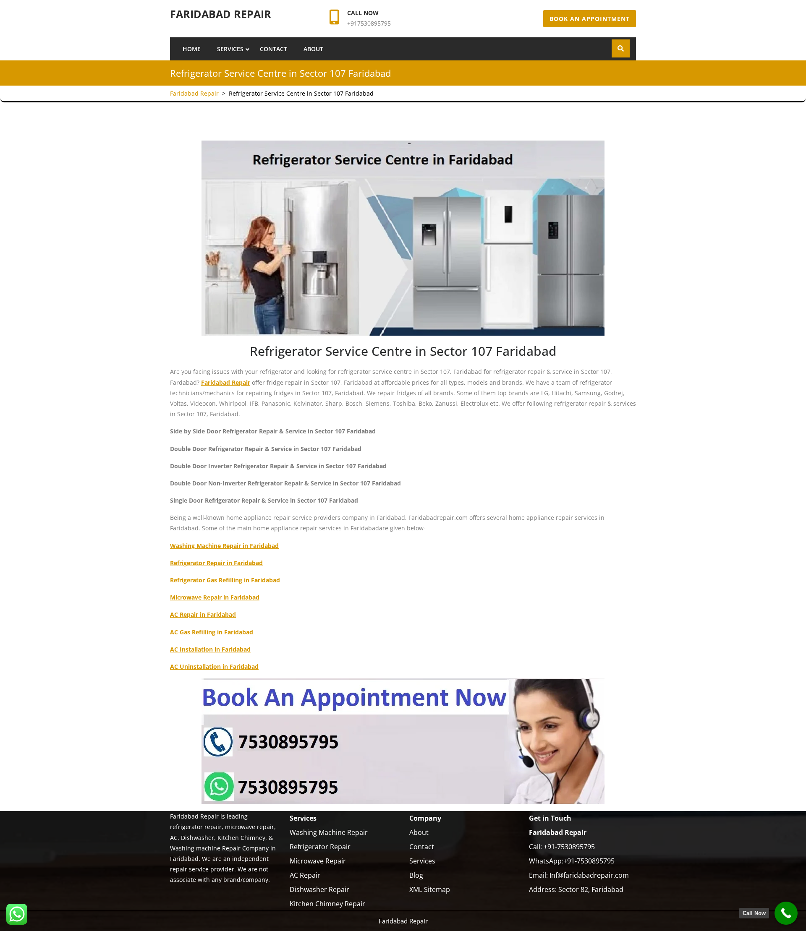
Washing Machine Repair (329, 832)
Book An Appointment (590, 19)
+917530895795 (369, 23)
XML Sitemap (429, 889)
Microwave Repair (318, 861)
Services (230, 49)
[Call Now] (786, 913)
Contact (273, 49)
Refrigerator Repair (320, 846)
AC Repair (305, 875)
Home (192, 49)
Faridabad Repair (220, 14)
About (313, 49)
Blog (416, 875)
